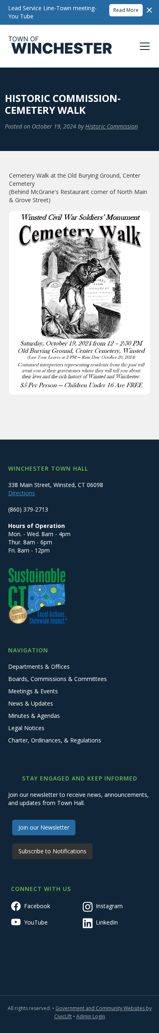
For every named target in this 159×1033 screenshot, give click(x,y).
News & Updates (30, 703)
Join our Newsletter (43, 827)
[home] (60, 46)
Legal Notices (26, 728)
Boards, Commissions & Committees (57, 679)
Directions (21, 493)
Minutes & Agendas (34, 715)
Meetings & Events (33, 691)
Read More (126, 10)
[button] (143, 46)
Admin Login (90, 1016)
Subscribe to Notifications (52, 851)
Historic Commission (111, 126)
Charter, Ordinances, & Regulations (54, 740)
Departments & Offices (39, 666)
